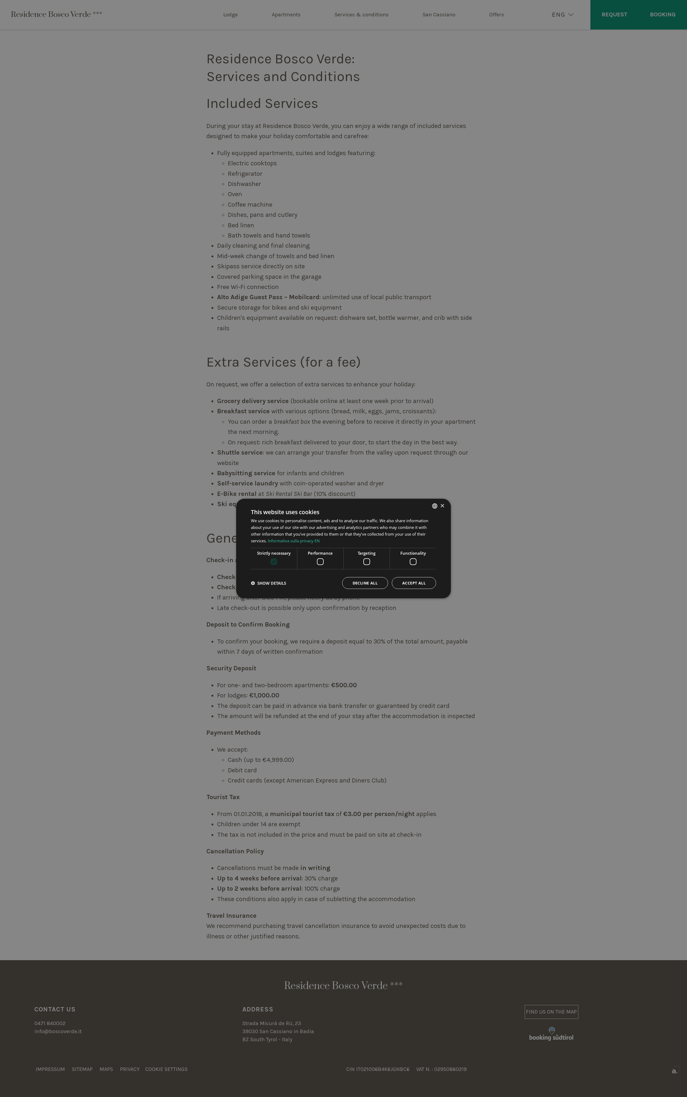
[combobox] (434, 506)
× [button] (442, 506)
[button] (268, 583)
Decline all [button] (365, 582)
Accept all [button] (414, 582)
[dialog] (343, 548)
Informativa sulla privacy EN (294, 540)
